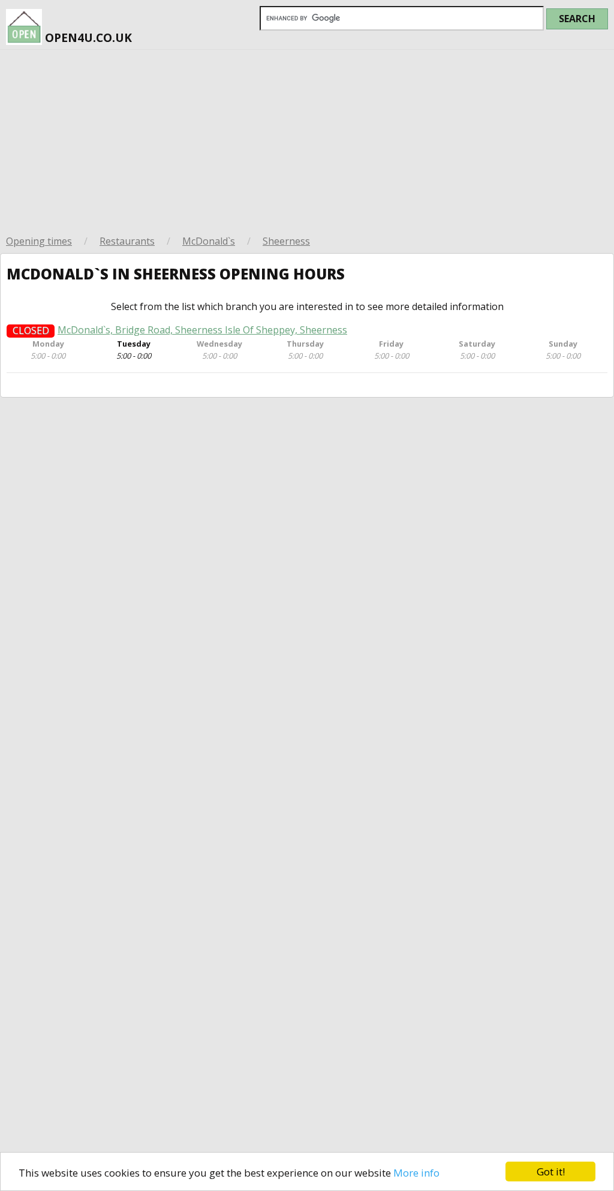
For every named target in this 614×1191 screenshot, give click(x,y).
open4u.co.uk (87, 37)
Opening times (39, 241)
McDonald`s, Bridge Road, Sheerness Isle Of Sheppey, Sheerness (202, 330)
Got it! (551, 1171)
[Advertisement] (307, 140)
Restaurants (127, 241)
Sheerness (286, 241)
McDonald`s (208, 241)
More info (416, 1173)
